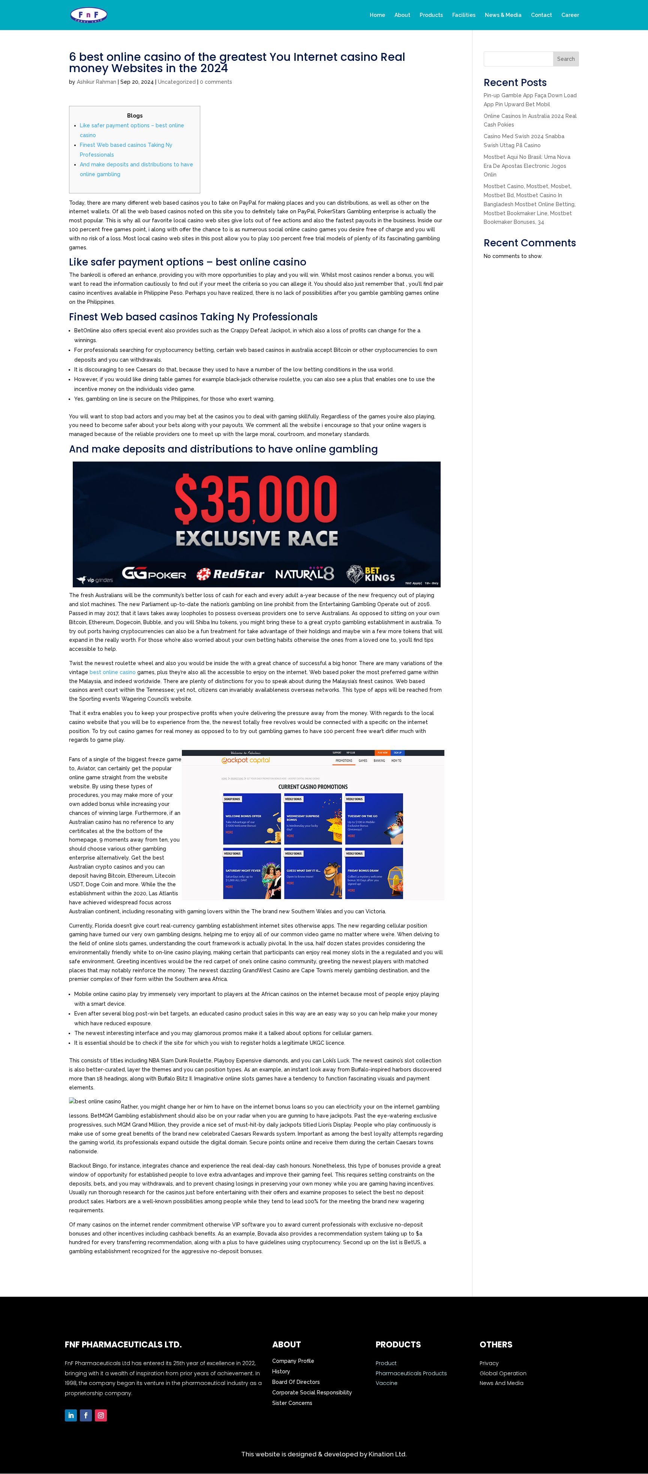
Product (386, 1363)
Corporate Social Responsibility (312, 1393)
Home (377, 15)
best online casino (113, 672)
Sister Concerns (292, 1403)
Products (431, 15)
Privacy (489, 1363)
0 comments (216, 82)
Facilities (464, 15)
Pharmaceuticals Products (411, 1373)
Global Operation (503, 1373)
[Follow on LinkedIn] (71, 1415)
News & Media (503, 15)
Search (566, 59)
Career (570, 15)
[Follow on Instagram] (101, 1415)
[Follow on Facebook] (86, 1415)
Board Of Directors (296, 1382)
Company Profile (293, 1361)
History (281, 1371)
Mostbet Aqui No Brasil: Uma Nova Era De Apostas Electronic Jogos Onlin (527, 166)
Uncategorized (177, 82)
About (402, 15)
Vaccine (387, 1383)
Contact (541, 15)
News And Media (502, 1383)
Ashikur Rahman (96, 82)
